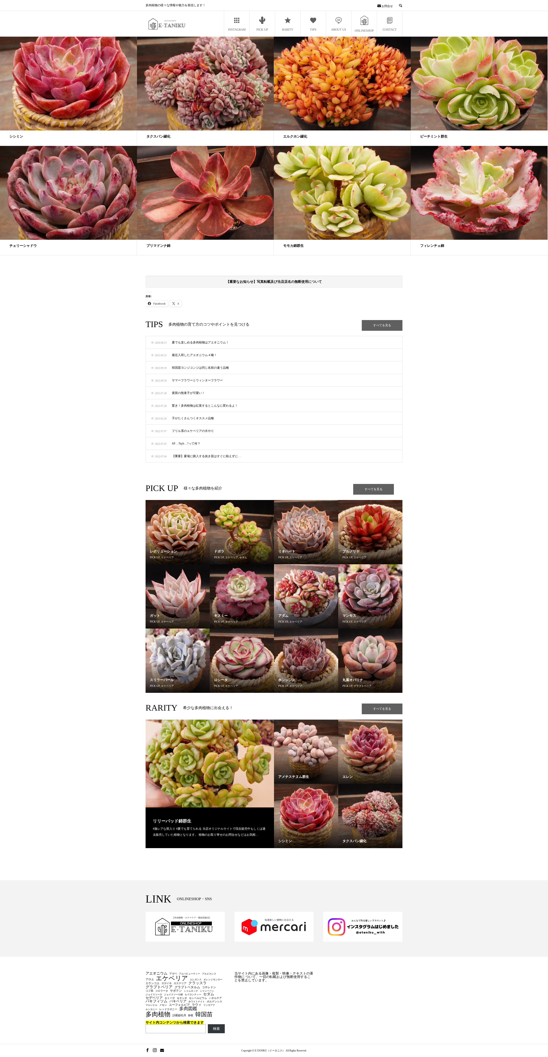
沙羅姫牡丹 (179, 1015)
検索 (216, 1028)
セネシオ (182, 998)
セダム (243, 557)
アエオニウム (156, 973)
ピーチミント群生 (434, 136)
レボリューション (163, 551)
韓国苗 (204, 1014)
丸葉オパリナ (352, 680)
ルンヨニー (151, 1009)
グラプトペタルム (187, 987)
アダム (283, 615)
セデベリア (154, 998)
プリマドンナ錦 (158, 245)
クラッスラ (197, 983)
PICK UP (262, 29)
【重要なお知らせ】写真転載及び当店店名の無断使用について (274, 281)
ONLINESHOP (364, 30)
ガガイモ (166, 983)
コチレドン (209, 987)
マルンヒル (151, 1005)
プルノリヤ (351, 551)
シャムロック (191, 991)
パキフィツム (156, 1001)
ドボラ (219, 551)
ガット (155, 615)
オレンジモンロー (213, 980)
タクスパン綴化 (158, 136)
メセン (163, 1005)
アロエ (150, 979)
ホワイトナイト (196, 1002)
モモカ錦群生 (293, 245)
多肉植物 (158, 1014)
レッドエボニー (168, 1009)
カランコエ (152, 983)
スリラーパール (162, 680)
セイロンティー (193, 995)
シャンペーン (207, 991)
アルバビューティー (189, 974)
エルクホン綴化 (295, 136)
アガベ (173, 973)
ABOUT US (338, 29)
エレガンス (196, 980)
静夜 (190, 1015)
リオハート (286, 551)
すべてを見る (382, 325)
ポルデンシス (214, 1001)
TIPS (313, 29)
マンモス (349, 615)
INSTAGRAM (237, 29)
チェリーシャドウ (23, 245)
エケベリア (167, 557)
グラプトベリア (363, 685)
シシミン (16, 136)
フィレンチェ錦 (432, 245)
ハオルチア (215, 998)
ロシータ (221, 680)
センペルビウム (198, 998)
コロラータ (161, 991)
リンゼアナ (209, 1005)
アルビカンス (209, 974)
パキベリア (177, 1001)
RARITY (287, 29)
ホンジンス (286, 680)
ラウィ (196, 1004)
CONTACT (390, 29)
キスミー (221, 615)
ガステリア (180, 983)
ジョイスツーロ (154, 995)
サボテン (176, 990)
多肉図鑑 (188, 1008)
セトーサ (170, 998)
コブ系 (149, 991)
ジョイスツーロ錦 (173, 995)
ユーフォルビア (179, 1004)
